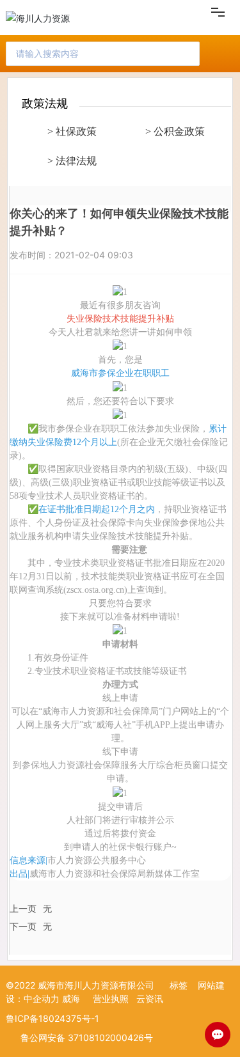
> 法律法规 (72, 160)
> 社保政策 (72, 131)
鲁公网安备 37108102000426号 (86, 1037)
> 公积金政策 (175, 131)
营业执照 (111, 998)
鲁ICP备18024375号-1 (52, 1018)
